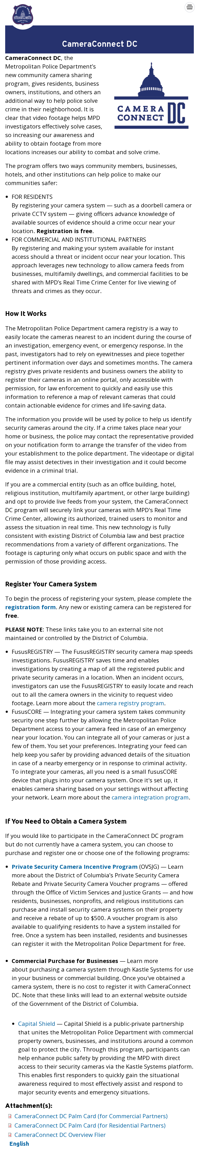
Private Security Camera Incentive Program (75, 866)
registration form (30, 607)
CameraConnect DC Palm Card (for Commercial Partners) (91, 1116)
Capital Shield (37, 1023)
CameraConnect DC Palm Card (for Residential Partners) (90, 1125)
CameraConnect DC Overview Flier (60, 1134)
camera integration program (150, 797)
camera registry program (130, 703)
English (19, 1143)
